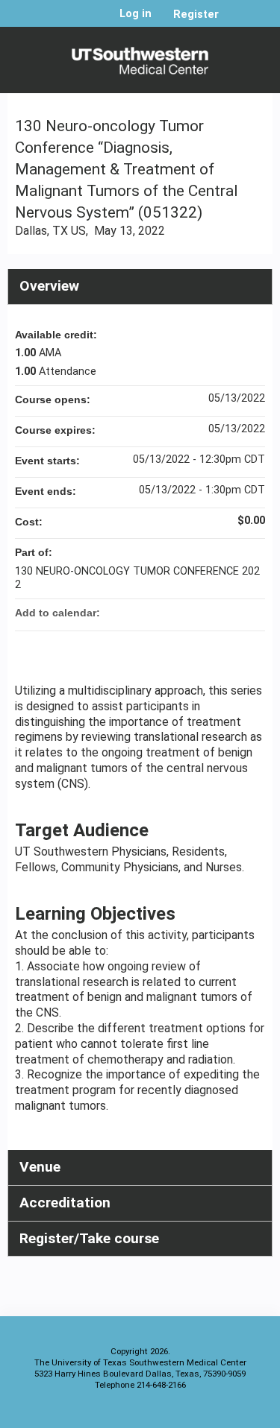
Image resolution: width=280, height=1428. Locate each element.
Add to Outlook (253, 612)
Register (196, 14)
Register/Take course (89, 1238)
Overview (49, 285)
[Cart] (236, 21)
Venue (39, 1166)
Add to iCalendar (233, 611)
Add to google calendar (194, 612)
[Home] (140, 56)
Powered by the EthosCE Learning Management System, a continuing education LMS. (220, 1413)
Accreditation (65, 1202)
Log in (135, 14)
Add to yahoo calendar (214, 612)
